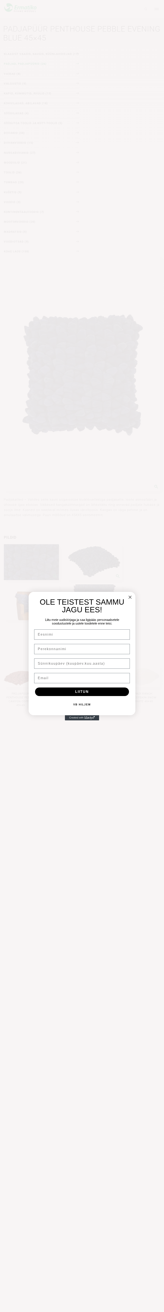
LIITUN (82, 691)
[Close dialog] (130, 597)
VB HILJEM (82, 704)
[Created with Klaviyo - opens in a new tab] (82, 717)
